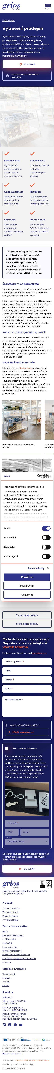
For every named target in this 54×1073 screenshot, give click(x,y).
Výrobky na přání (10, 920)
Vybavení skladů (10, 916)
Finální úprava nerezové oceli (16, 954)
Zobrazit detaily (36, 568)
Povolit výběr (27, 586)
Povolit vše (27, 577)
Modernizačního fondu (12, 1054)
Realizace (7, 978)
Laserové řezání (9, 947)
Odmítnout (27, 594)
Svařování (7, 943)
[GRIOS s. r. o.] (11, 6)
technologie (26, 368)
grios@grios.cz (39, 653)
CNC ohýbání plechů (11, 951)
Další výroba (8, 20)
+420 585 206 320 (18, 1010)
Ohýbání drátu (9, 939)
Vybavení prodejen (11, 908)
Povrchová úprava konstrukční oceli (19, 958)
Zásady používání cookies (13, 1068)
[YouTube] (21, 1025)
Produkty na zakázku (27, 615)
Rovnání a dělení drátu (12, 935)
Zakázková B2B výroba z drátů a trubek (32, 1060)
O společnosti (8, 974)
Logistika (6, 962)
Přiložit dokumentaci (22, 732)
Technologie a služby (27, 623)
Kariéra (5, 985)
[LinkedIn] (4, 1025)
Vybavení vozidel (10, 912)
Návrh (5, 931)
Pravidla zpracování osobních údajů (17, 1064)
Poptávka (29, 64)
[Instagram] (10, 1025)
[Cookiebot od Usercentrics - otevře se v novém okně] (38, 476)
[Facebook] (15, 1025)
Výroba (5, 982)
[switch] (46, 537)
